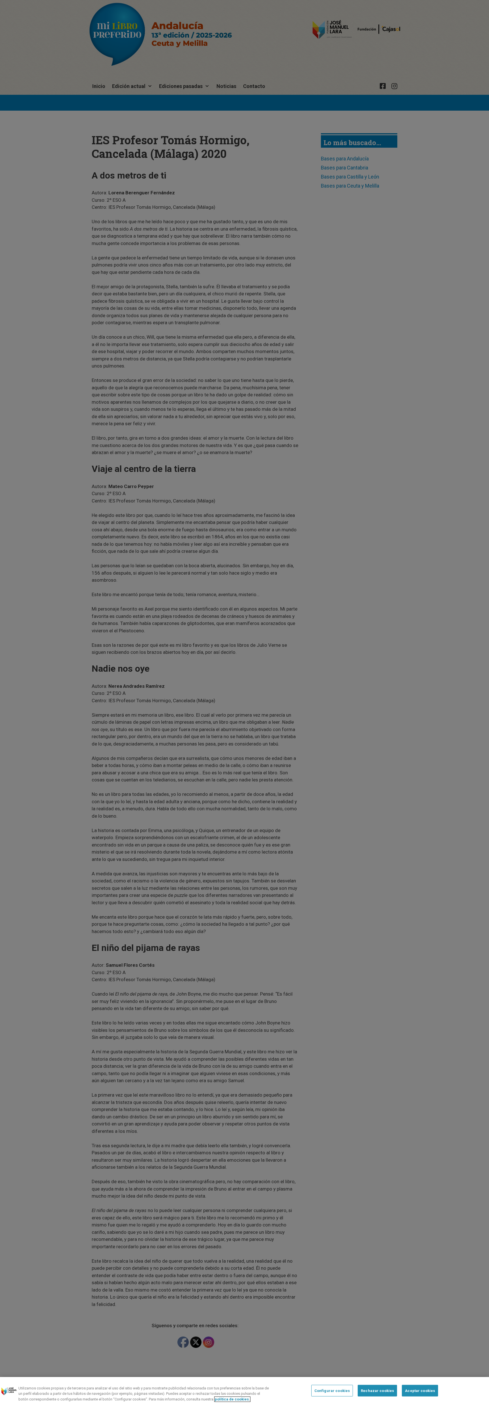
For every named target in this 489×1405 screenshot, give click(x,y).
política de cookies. (232, 1399)
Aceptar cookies (420, 1390)
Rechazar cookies (377, 1390)
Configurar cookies (332, 1390)
